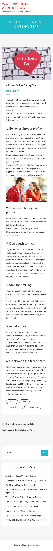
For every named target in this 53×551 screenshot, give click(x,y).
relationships (33, 407)
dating (12, 401)
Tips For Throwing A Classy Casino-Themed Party (25, 502)
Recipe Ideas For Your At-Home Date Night (23, 516)
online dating (14, 407)
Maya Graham (12, 91)
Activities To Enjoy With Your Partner (20, 476)
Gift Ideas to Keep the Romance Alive (21, 485)
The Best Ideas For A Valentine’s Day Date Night (25, 481)
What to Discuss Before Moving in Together (23, 497)
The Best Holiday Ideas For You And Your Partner (25, 520)
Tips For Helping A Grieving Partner (20, 511)
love (24, 401)
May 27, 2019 (12, 94)
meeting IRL (40, 374)
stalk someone (37, 291)
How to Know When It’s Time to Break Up (23, 506)
